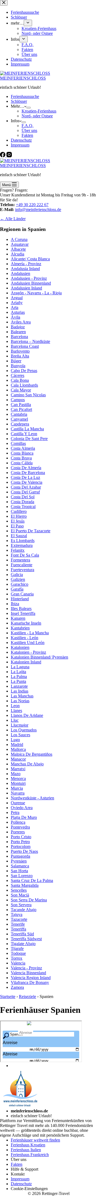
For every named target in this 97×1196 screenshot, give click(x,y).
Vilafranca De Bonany (30, 982)
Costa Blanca (22, 453)
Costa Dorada (22, 501)
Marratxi (18, 768)
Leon (15, 705)
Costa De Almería (26, 467)
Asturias (18, 312)
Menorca (18, 778)
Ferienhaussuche (25, 96)
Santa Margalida (25, 885)
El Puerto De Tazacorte (30, 531)
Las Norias (20, 700)
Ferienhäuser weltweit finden (35, 1140)
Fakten (27, 135)
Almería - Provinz (26, 263)
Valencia (18, 963)
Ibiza (15, 603)
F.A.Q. (27, 125)
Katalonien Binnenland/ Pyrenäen (39, 657)
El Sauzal (19, 535)
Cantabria (19, 414)
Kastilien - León (24, 637)
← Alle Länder (13, 218)
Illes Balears (21, 608)
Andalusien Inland (26, 288)
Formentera (20, 560)
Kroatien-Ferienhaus (39, 111)
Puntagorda (20, 856)
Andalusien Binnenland (31, 283)
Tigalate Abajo (23, 943)
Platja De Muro (24, 817)
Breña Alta (20, 356)
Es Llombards (22, 540)
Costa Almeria (23, 448)
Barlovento (20, 351)
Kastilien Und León (27, 642)
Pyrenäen (19, 861)
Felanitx (18, 550)
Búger (16, 361)
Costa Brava (21, 458)
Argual (17, 297)
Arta (14, 307)
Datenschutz (21, 140)
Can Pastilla (21, 404)
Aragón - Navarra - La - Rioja (36, 293)
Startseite (7, 996)
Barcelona (19, 336)
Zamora (17, 987)
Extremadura (22, 545)
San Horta (19, 870)
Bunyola (18, 365)
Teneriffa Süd (22, 934)
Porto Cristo (21, 836)
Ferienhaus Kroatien (28, 1145)
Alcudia (17, 254)
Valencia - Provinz (26, 968)
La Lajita (18, 671)
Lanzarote (19, 686)
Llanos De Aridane (27, 715)
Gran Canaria (22, 594)
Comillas (18, 443)
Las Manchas (22, 696)
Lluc (15, 720)
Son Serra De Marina (29, 900)
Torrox (16, 958)
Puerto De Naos (24, 851)
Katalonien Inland (26, 662)
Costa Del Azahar (26, 487)
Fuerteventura (22, 569)
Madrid (17, 744)
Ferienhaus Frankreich (30, 1154)
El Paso (17, 526)
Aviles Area (21, 322)
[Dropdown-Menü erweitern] (28, 107)
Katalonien (20, 647)
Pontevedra (20, 827)
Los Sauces (20, 734)
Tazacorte (19, 919)
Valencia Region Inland (31, 977)
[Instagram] (9, 156)
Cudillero (19, 511)
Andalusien (20, 273)
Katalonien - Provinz (28, 652)
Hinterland (20, 599)
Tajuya (16, 914)
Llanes (16, 710)
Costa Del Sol (22, 497)
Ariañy (17, 302)
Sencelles (19, 890)
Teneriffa (18, 929)
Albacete (18, 249)
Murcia (17, 788)
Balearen (18, 331)
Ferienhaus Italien (26, 1149)
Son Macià (20, 895)
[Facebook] (3, 156)
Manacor (18, 759)
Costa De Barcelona (28, 472)
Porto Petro (20, 841)
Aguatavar (20, 244)
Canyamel (19, 419)
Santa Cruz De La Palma (32, 880)
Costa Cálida (22, 463)
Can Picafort (21, 409)
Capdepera (20, 424)
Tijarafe (17, 948)
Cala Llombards (24, 385)
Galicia (17, 574)
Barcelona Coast (25, 346)
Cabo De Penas (24, 370)
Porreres (18, 832)
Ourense (18, 802)
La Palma (19, 676)
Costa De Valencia (26, 482)
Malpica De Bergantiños (31, 754)
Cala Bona (20, 380)
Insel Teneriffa (23, 613)
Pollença (18, 822)
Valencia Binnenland (28, 972)
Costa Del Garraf (25, 492)
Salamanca (20, 866)
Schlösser (19, 101)
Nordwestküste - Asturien (32, 798)
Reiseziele (27, 996)
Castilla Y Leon (24, 433)
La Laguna (20, 667)
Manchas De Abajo (27, 764)
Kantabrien (20, 628)
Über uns (29, 130)
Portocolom (20, 846)
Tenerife (18, 924)
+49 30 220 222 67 (32, 204)
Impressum (20, 145)
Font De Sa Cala (25, 555)
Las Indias (19, 691)
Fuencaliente (21, 565)
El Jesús (18, 521)
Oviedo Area (22, 807)
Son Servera (21, 904)
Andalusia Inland (25, 268)
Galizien (18, 579)
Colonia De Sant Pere (29, 438)
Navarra (18, 793)
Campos (18, 399)
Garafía (17, 589)
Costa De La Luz (25, 477)
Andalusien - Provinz (29, 278)
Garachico (19, 584)
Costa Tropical (23, 506)
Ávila (15, 317)
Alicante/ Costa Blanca (30, 259)
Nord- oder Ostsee (37, 116)
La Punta (18, 681)
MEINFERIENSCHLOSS (23, 78)
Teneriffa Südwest (26, 938)
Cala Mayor (21, 390)
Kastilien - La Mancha (30, 633)
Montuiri (18, 783)
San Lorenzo (22, 875)
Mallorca (18, 749)
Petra (15, 812)
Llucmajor (19, 725)
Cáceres (17, 375)
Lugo (15, 739)
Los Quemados (24, 730)
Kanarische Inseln (26, 623)
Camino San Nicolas (28, 395)
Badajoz (18, 327)
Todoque (18, 953)
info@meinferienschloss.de (38, 209)
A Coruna (19, 239)
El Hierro (19, 516)
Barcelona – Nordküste (30, 341)
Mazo (15, 773)
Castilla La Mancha (27, 429)
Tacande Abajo (23, 909)
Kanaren (18, 618)
